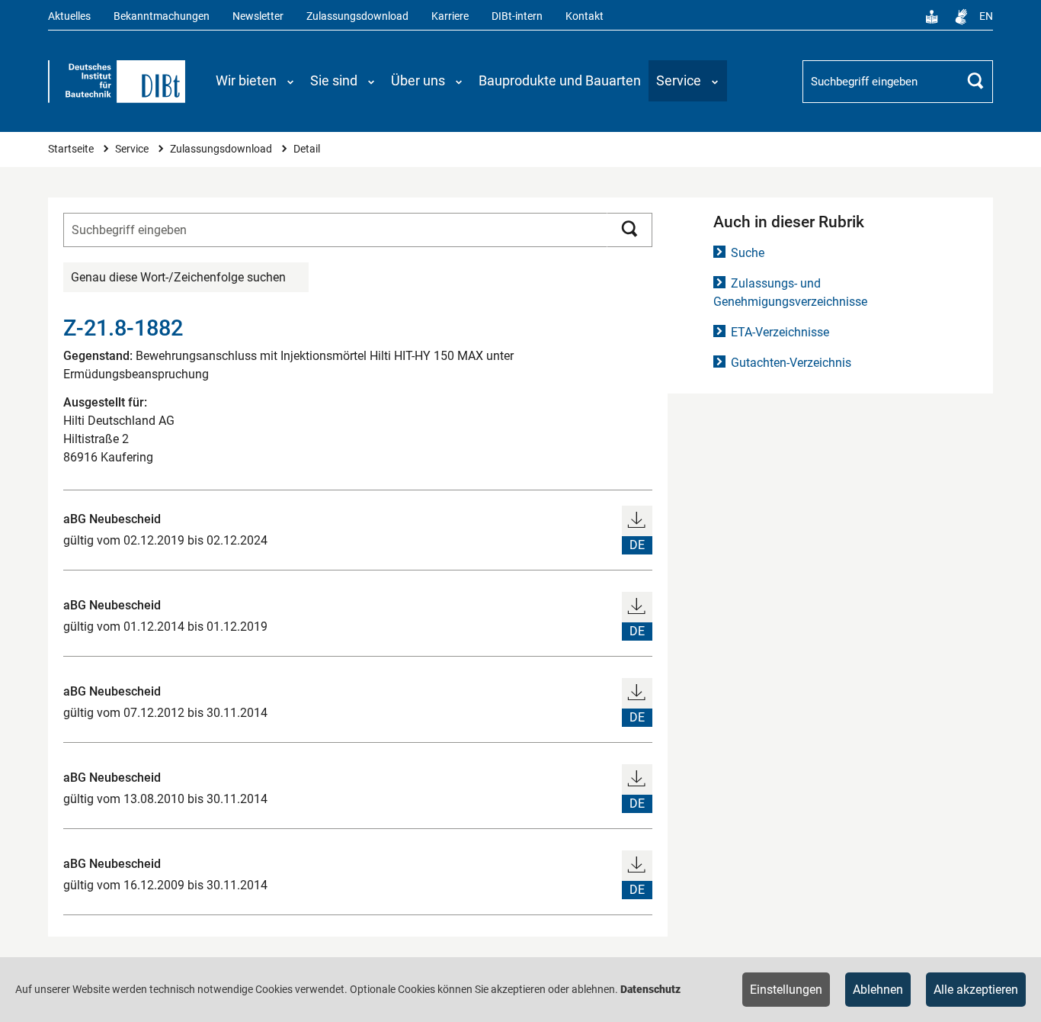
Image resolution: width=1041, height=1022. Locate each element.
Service (133, 149)
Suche (747, 253)
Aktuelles (69, 16)
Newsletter (257, 16)
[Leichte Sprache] (932, 16)
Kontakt (584, 16)
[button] (255, 80)
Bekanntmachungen (162, 16)
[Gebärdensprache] (961, 16)
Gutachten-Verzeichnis (791, 362)
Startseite (72, 149)
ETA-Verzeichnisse (780, 332)
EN (986, 16)
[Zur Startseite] (116, 81)
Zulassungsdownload (357, 16)
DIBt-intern (517, 16)
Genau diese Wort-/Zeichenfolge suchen (178, 277)
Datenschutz (650, 989)
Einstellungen (786, 989)
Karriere (450, 16)
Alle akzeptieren (976, 989)
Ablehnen (878, 989)
